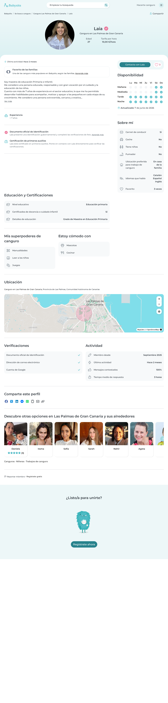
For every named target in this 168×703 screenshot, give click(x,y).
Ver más (8, 101)
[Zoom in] (159, 298)
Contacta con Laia (135, 64)
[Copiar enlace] (43, 401)
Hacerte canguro (146, 5)
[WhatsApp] (27, 401)
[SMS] (32, 401)
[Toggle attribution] (160, 329)
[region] (84, 313)
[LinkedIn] (17, 401)
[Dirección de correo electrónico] (38, 401)
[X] (11, 401)
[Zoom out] (159, 304)
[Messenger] (22, 401)
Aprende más (81, 73)
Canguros (9, 461)
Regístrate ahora (84, 544)
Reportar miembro (16, 476)
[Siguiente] (163, 438)
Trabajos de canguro (37, 461)
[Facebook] (6, 401)
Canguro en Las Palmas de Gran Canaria (101, 33)
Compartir (158, 13)
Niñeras (20, 461)
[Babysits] (12, 5)
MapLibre (140, 329)
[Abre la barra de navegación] (161, 5)
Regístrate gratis (34, 476)
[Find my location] (159, 311)
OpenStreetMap (153, 329)
